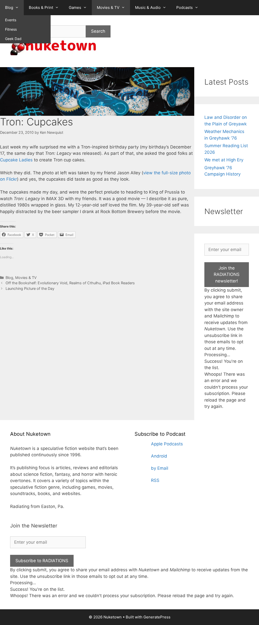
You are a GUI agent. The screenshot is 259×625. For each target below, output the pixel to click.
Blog (9, 7)
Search (98, 31)
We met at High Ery (223, 159)
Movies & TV (108, 7)
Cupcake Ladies (16, 159)
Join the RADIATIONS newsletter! (227, 274)
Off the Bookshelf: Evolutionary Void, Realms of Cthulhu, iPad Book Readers (70, 283)
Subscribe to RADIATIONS (41, 560)
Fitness (11, 29)
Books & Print (41, 7)
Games (75, 7)
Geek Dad (13, 38)
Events (10, 20)
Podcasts (184, 7)
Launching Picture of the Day (30, 288)
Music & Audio (148, 7)
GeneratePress (156, 617)
